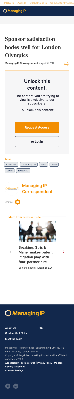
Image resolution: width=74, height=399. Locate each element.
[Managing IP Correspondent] (13, 188)
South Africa (11, 164)
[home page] (14, 11)
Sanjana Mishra (27, 267)
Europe (10, 170)
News (43, 164)
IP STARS (8, 2)
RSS (41, 327)
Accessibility (12, 362)
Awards (21, 2)
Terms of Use (28, 362)
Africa (54, 164)
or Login (37, 141)
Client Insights (38, 2)
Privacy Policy (44, 362)
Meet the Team (13, 339)
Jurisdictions (23, 170)
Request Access (37, 127)
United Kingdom (29, 164)
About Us (10, 327)
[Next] (63, 251)
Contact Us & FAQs (16, 333)
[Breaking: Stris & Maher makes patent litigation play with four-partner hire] (37, 231)
